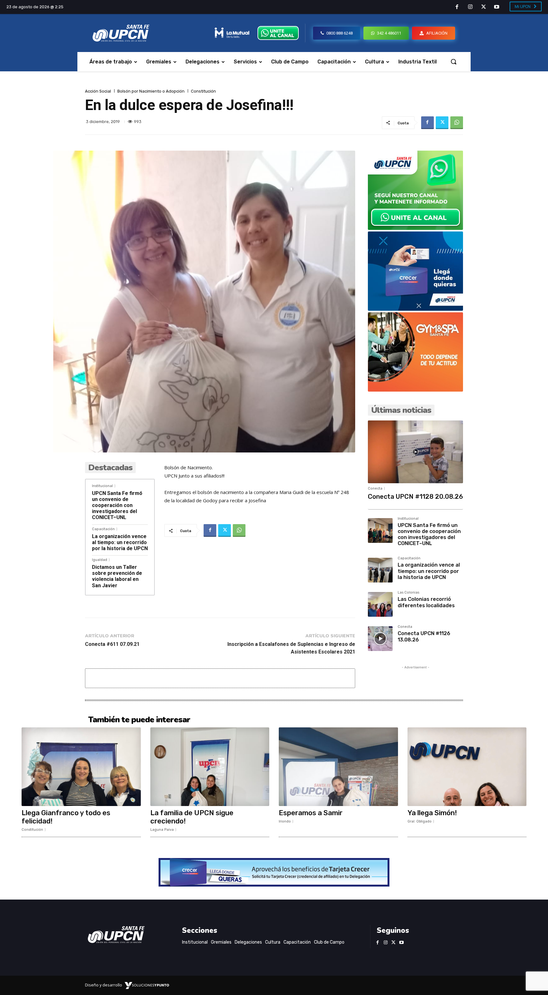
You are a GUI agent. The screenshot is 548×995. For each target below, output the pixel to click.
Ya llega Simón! (432, 813)
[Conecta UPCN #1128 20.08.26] (415, 451)
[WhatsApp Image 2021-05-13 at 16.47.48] (415, 390)
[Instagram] (470, 7)
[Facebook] (457, 7)
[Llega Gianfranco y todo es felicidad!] (81, 766)
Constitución (203, 91)
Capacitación (103, 529)
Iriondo (285, 821)
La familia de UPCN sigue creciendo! (191, 817)
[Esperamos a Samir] (338, 766)
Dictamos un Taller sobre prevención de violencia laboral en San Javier (117, 576)
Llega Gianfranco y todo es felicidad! (66, 817)
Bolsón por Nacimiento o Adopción (151, 91)
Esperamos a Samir (310, 813)
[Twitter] (483, 7)
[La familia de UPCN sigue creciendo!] (210, 766)
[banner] (415, 228)
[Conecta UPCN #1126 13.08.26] (380, 638)
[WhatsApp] (456, 122)
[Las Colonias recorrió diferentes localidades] (380, 604)
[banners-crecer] (415, 309)
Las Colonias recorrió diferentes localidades (426, 602)
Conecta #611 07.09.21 (112, 644)
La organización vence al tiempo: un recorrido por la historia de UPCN (120, 542)
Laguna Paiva (162, 829)
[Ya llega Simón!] (467, 766)
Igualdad (99, 560)
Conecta (375, 488)
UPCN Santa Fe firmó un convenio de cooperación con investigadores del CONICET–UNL (117, 505)
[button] (453, 61)
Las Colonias (408, 593)
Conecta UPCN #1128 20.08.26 (415, 496)
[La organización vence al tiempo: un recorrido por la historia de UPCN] (380, 570)
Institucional (102, 486)
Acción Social (98, 91)
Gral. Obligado (420, 821)
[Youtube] (496, 7)
